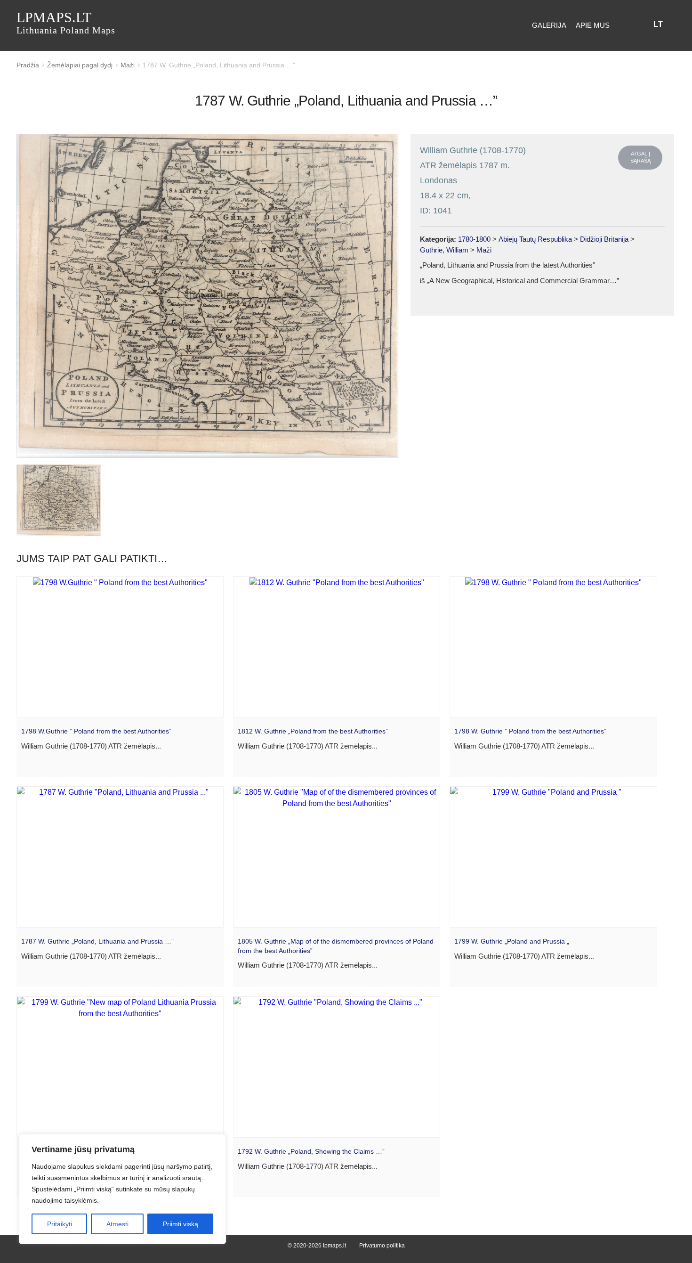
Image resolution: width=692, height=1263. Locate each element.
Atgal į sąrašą (640, 157)
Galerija (549, 25)
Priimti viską (180, 1224)
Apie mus (593, 25)
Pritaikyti (59, 1224)
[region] (122, 1189)
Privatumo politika (382, 1245)
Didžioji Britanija (604, 239)
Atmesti (117, 1224)
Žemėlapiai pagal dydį (80, 65)
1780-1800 (474, 239)
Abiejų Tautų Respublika (535, 239)
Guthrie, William (444, 250)
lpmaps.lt (65, 22)
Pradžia (27, 65)
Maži (128, 65)
